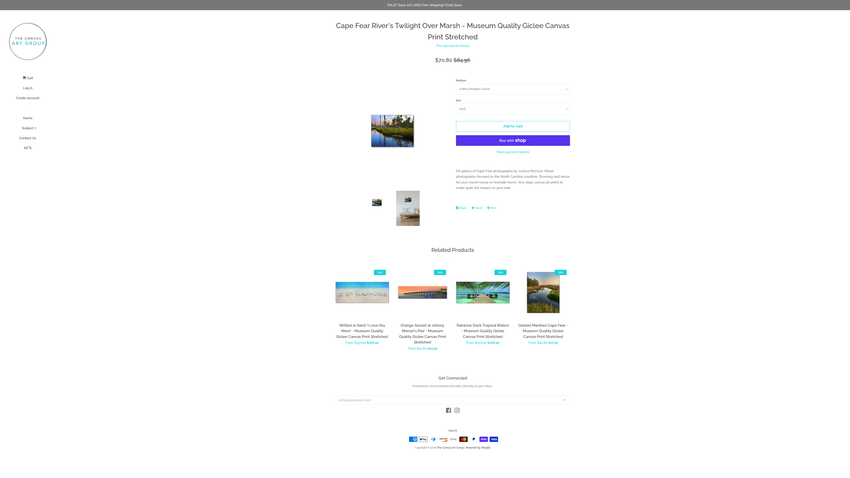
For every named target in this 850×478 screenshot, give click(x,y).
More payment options (513, 152)
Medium (461, 80)
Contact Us (27, 138)
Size (458, 100)
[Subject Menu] (36, 128)
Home (28, 118)
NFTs (28, 148)
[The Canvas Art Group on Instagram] (457, 411)
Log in (28, 88)
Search (452, 430)
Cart (29, 78)
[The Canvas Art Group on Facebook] (448, 411)
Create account (27, 98)
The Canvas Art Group (452, 46)
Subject (28, 128)
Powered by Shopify (478, 447)
